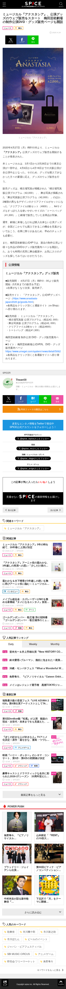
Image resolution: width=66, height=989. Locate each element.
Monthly (55, 644)
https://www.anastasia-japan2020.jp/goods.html (21, 300)
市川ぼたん (13, 939)
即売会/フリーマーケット (21, 961)
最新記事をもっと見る (33, 794)
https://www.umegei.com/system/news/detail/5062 (33, 351)
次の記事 (54, 510)
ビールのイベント (38, 939)
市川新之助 (49, 931)
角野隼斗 (48, 961)
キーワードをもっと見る (48, 969)
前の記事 (11, 510)
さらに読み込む (33, 912)
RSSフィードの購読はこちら (34, 409)
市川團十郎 (29, 931)
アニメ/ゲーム (46, 954)
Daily (11, 644)
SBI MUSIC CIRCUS (18, 954)
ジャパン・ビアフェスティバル (24, 946)
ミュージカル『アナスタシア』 (24, 528)
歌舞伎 (11, 931)
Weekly (33, 644)
